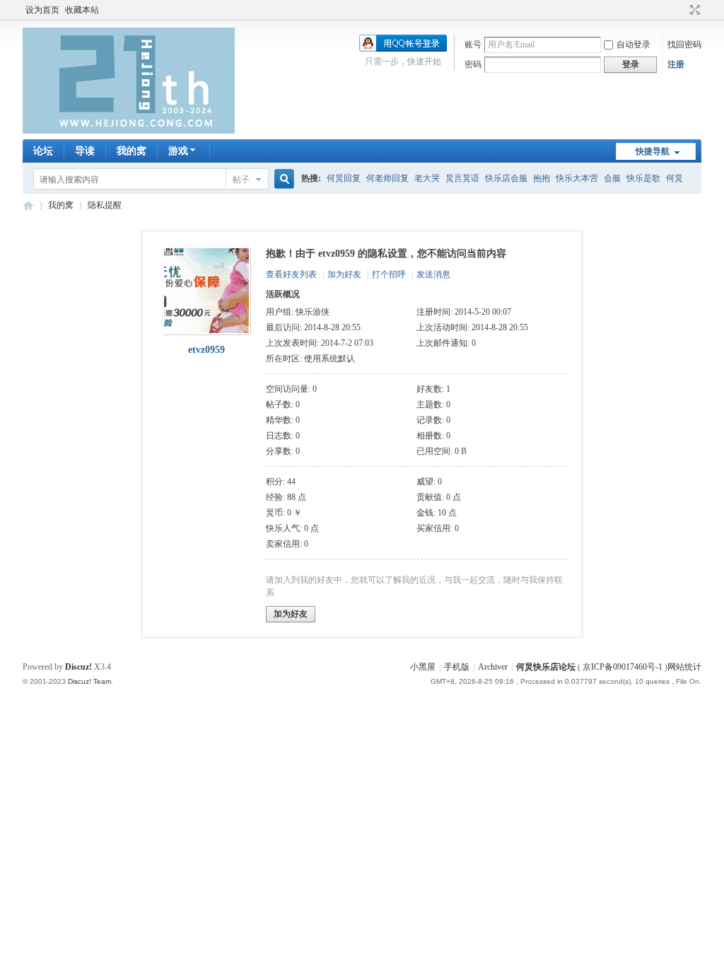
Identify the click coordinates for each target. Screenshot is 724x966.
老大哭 (427, 178)
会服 (612, 178)
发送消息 (433, 274)
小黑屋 (423, 667)
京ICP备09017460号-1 (622, 667)
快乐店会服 (506, 178)
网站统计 (684, 667)
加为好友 (344, 274)
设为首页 (42, 10)
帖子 (241, 180)
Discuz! (78, 667)
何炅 (674, 178)
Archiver (493, 667)
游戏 (178, 151)
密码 (473, 64)
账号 (473, 45)
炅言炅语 (462, 178)
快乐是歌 (643, 178)
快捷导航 (653, 151)
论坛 (43, 151)
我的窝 (131, 151)
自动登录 (633, 45)
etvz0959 (206, 349)
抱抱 (541, 178)
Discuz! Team (89, 681)
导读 (85, 151)
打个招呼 (389, 274)
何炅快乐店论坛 (28, 205)
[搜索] (282, 179)
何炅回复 (344, 178)
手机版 (456, 667)
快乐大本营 (577, 178)
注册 (675, 64)
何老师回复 (387, 178)
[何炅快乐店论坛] (129, 131)
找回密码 (684, 45)
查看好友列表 (291, 274)
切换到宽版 (693, 10)
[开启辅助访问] (681, 10)
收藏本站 (82, 10)
